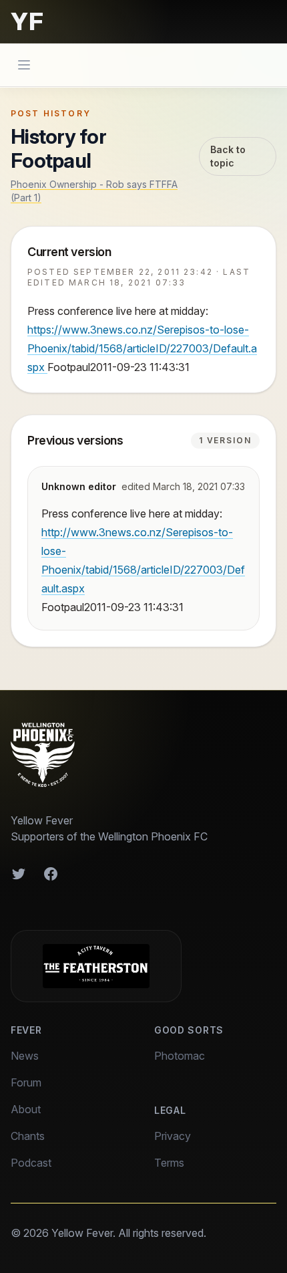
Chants (28, 1136)
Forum (26, 1082)
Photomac (179, 1055)
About (26, 1109)
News (25, 1055)
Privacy (172, 1136)
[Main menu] (24, 64)
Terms (169, 1162)
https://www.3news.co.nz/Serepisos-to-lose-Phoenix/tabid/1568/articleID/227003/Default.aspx (142, 348)
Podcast (31, 1162)
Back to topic (228, 156)
